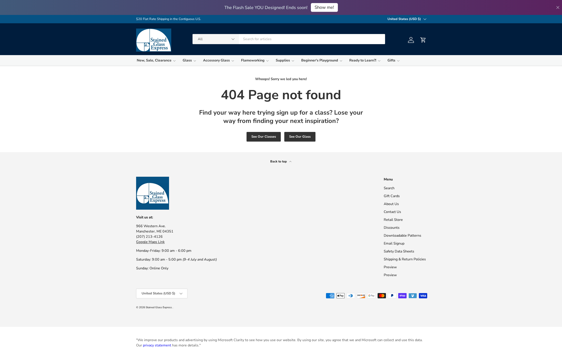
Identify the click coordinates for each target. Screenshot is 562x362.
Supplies (283, 60)
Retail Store (393, 219)
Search (389, 188)
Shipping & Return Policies (405, 259)
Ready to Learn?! (362, 60)
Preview (390, 267)
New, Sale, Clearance (154, 60)
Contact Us (392, 211)
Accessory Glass (216, 60)
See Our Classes (263, 136)
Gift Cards (392, 196)
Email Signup (394, 243)
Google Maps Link (150, 242)
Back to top (279, 161)
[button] (423, 40)
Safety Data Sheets (399, 251)
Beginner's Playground (319, 60)
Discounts (392, 227)
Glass (187, 60)
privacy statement (157, 345)
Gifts (391, 60)
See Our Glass (300, 136)
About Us (391, 204)
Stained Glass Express (159, 307)
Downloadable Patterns (402, 235)
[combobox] (289, 39)
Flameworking (253, 60)
